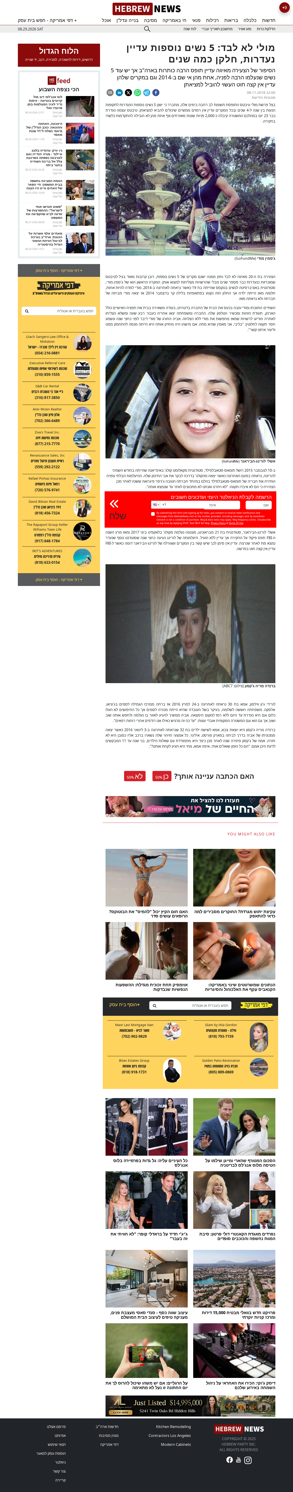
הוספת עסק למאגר (51, 1453)
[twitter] (128, 92)
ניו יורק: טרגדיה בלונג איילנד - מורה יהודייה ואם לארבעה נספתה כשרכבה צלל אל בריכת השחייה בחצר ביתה (44, 157)
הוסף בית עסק (124, 1004)
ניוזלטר (60, 1462)
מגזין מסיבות (109, 1435)
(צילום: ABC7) (248, 685)
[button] (155, 504)
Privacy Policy (218, 523)
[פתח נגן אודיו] (284, 7)
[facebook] (156, 92)
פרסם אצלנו (56, 1426)
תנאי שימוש (57, 1444)
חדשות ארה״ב (107, 1426)
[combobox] (59, 311)
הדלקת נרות (266, 29)
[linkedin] (119, 92)
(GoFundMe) (255, 258)
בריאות (231, 20)
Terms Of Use (236, 523)
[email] (110, 92)
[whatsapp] (137, 92)
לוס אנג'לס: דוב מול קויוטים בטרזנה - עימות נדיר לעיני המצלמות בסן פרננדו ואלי (44, 102)
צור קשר (59, 1471)
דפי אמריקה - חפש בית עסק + (47, 20)
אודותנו (60, 1435)
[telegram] (146, 92)
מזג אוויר (244, 29)
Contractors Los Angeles (170, 1435)
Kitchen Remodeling (173, 1426)
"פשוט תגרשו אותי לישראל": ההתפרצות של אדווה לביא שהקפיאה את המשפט (44, 212)
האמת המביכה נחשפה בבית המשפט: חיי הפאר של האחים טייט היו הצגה (44, 184)
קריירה (60, 1480)
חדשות (268, 20)
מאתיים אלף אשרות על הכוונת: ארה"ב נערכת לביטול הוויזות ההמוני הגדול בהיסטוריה (45, 238)
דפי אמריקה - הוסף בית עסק (59, 270)
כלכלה (250, 20)
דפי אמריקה (109, 1444)
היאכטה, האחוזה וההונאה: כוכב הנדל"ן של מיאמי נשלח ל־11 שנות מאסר (44, 129)
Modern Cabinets (176, 1444)
